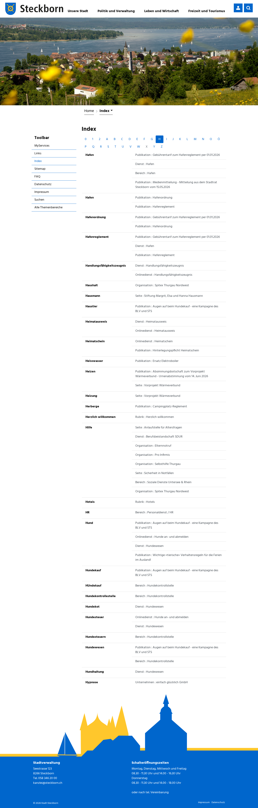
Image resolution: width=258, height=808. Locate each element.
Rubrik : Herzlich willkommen (154, 417)
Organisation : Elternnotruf (153, 445)
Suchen (39, 199)
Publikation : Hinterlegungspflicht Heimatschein (167, 350)
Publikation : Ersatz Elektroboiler (156, 361)
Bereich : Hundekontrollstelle (154, 585)
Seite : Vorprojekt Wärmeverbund (157, 385)
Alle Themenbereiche (48, 207)
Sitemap (39, 168)
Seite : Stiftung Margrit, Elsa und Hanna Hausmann (169, 296)
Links (37, 153)
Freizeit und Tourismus (206, 11)
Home (89, 111)
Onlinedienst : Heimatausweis (155, 330)
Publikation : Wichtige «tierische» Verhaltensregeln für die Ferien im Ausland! (178, 557)
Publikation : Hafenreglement (155, 206)
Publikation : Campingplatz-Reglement (161, 406)
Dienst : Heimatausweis (150, 321)
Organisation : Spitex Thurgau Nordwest (162, 285)
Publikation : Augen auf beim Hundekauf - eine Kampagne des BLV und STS (176, 309)
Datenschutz (42, 184)
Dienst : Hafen (144, 164)
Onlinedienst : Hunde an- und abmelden (161, 536)
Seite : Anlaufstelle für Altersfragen (158, 427)
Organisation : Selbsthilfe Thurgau (158, 464)
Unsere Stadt (78, 11)
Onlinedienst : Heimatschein (154, 341)
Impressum (41, 192)
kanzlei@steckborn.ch (47, 783)
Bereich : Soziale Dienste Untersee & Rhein (163, 482)
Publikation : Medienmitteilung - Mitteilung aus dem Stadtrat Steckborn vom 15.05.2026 (176, 185)
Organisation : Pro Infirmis (152, 455)
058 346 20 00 (47, 778)
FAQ (37, 176)
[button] (248, 8)
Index (44, 162)
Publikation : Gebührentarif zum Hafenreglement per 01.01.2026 (177, 155)
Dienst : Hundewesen (149, 546)
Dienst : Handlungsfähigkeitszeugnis (159, 265)
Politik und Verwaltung (116, 11)
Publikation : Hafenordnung (153, 197)
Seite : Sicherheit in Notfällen (154, 473)
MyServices (41, 145)
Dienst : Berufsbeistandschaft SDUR (159, 436)
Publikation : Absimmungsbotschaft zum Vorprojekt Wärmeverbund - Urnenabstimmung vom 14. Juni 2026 (171, 374)
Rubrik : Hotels (145, 502)
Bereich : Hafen (145, 173)
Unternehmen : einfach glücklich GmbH (161, 682)
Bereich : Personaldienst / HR (154, 512)
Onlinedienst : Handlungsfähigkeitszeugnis (163, 274)
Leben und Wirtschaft (161, 11)
